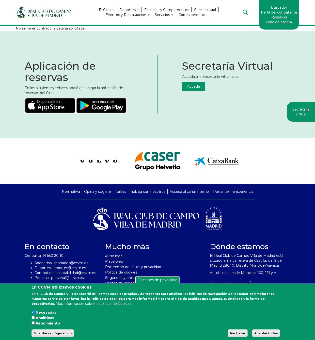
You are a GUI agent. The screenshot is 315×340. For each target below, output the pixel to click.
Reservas (279, 17)
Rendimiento (48, 323)
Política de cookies (121, 272)
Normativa (71, 191)
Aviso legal (114, 256)
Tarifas (120, 191)
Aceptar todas (266, 333)
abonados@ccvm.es (70, 263)
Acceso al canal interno (189, 191)
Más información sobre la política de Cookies (93, 303)
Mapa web (114, 261)
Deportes (128, 10)
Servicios (163, 15)
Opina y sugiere (97, 191)
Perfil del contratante (279, 12)
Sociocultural (205, 10)
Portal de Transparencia (233, 191)
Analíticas (45, 318)
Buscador (279, 7)
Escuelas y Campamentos (166, 10)
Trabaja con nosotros (147, 191)
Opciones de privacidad (157, 280)
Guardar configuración (53, 333)
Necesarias (46, 312)
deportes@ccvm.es (69, 268)
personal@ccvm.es (67, 277)
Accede (193, 86)
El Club (105, 10)
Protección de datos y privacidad (133, 267)
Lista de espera (279, 22)
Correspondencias (193, 15)
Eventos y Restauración (126, 15)
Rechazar (237, 333)
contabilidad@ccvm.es (76, 273)
